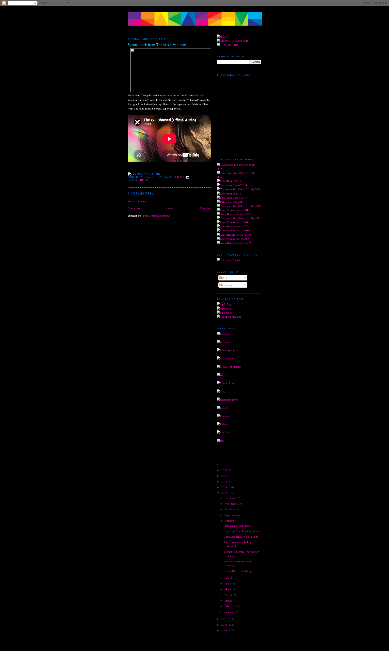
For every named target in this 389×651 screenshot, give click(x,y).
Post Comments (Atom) (156, 215)
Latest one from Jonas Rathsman (242, 531)
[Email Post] (187, 177)
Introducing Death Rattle (238, 525)
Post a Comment (137, 201)
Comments (228, 285)
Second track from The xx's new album (157, 44)
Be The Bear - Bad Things (238, 571)
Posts (225, 278)
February (229, 606)
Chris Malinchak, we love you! (241, 536)
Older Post (205, 208)
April (227, 595)
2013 (224, 487)
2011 (224, 619)
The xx (198, 95)
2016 (224, 470)
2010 (224, 624)
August (228, 520)
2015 (224, 476)
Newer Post (134, 208)
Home (169, 208)
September (230, 515)
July (227, 578)
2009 (224, 630)
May (227, 589)
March (228, 600)
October (229, 509)
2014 (224, 481)
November (230, 503)
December (230, 498)
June (227, 583)
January (229, 612)
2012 (224, 493)
